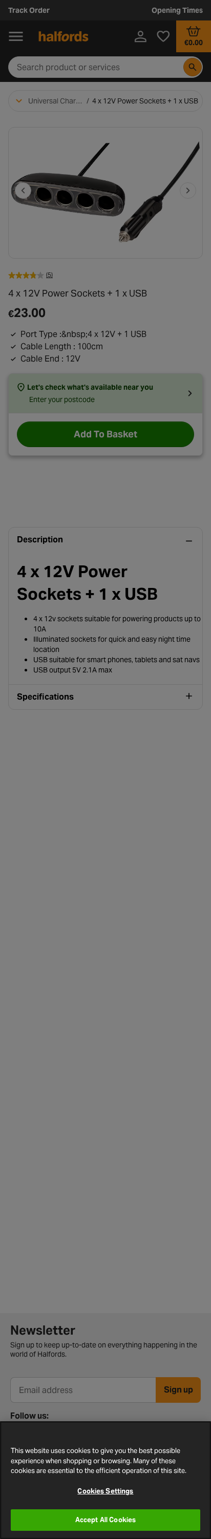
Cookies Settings (105, 1491)
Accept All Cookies (105, 1519)
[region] (105, 1480)
